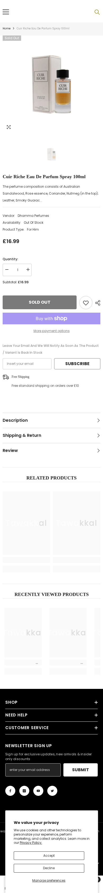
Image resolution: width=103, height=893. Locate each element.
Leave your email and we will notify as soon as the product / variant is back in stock (51, 349)
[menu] (6, 12)
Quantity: (10, 259)
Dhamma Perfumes (33, 215)
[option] (51, 84)
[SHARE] (96, 303)
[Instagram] (24, 791)
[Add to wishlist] (85, 302)
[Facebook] (10, 791)
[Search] (97, 12)
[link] (26, 560)
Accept (49, 855)
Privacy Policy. (31, 842)
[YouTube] (38, 791)
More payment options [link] (52, 331)
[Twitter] (52, 791)
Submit (80, 770)
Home (7, 28)
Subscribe (77, 364)
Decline (49, 868)
